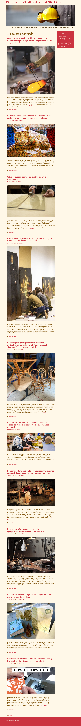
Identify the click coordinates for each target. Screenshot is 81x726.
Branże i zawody (17, 27)
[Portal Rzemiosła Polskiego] (40, 15)
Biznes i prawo (54, 27)
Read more (32, 106)
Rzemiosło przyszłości (42, 27)
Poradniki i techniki (66, 27)
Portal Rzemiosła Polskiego (33, 2)
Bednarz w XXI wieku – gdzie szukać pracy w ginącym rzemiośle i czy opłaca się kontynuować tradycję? (30, 471)
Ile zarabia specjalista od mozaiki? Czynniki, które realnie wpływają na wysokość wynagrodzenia (29, 116)
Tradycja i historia (29, 27)
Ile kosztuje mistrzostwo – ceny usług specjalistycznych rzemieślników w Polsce (25, 530)
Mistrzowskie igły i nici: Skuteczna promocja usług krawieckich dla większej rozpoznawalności (29, 659)
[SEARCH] (74, 27)
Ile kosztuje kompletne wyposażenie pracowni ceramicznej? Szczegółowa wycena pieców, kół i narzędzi (28, 424)
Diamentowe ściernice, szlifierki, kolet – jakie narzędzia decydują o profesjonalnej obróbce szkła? (29, 39)
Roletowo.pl (61, 42)
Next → (12, 715)
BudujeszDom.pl (62, 45)
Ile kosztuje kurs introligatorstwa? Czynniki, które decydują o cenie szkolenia (29, 595)
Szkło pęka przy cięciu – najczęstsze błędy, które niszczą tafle (28, 177)
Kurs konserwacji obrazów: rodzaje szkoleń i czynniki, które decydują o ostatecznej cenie (31, 239)
